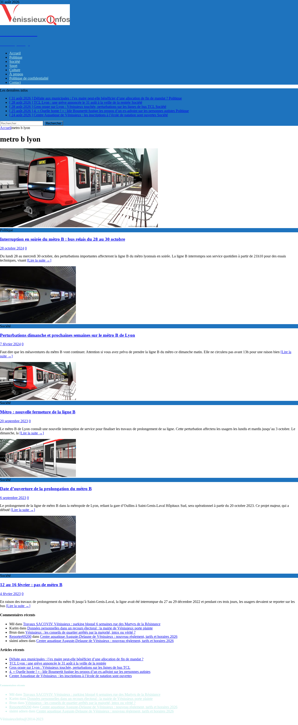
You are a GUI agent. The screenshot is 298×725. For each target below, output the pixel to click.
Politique (15, 57)
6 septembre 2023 (13, 498)
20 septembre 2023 (14, 421)
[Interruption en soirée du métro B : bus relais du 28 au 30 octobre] (79, 226)
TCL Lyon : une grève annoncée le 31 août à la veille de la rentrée (57, 663)
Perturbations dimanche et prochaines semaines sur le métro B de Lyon (67, 335)
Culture (14, 70)
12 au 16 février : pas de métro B (31, 584)
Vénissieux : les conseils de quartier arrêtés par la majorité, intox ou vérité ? (80, 632)
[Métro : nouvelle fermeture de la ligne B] (38, 399)
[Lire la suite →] (39, 260)
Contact (15, 82)
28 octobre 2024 (12, 248)
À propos (16, 74)
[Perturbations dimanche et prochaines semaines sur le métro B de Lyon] (38, 322)
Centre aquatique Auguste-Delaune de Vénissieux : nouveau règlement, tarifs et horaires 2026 (108, 637)
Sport (13, 66)
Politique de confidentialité (28, 78)
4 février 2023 (10, 594)
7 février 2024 (10, 344)
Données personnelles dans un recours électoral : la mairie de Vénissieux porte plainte (90, 628)
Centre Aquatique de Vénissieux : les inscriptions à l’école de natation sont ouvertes (70, 676)
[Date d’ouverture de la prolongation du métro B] (38, 476)
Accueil (15, 53)
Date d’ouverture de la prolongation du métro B (46, 488)
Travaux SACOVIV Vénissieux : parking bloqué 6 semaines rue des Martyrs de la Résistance (91, 624)
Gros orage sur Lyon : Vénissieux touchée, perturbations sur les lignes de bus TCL (69, 667)
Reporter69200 (20, 637)
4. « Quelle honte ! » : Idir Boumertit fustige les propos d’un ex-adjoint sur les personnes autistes (79, 672)
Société (14, 61)
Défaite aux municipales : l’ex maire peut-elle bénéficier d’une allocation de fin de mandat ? (76, 659)
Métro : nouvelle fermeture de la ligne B (37, 411)
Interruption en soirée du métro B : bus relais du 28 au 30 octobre (62, 239)
